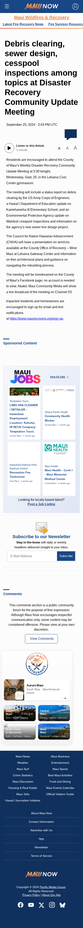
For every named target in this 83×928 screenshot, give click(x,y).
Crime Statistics (23, 775)
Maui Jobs (22, 794)
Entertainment (60, 762)
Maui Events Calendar (60, 787)
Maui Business (60, 756)
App (41, 838)
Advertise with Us (41, 830)
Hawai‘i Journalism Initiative (22, 800)
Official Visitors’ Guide (60, 794)
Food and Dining (60, 781)
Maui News (23, 756)
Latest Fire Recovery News (23, 24)
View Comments (42, 638)
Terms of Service (41, 855)
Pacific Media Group (52, 887)
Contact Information (41, 821)
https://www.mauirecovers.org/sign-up (36, 318)
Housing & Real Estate (22, 787)
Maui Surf (23, 769)
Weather (22, 762)
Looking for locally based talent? (41, 502)
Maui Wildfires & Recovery (41, 17)
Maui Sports (60, 769)
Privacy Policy (31, 895)
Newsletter (41, 847)
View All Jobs (57, 376)
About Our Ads (51, 895)
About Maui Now (41, 813)
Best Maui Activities (60, 775)
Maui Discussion (22, 781)
